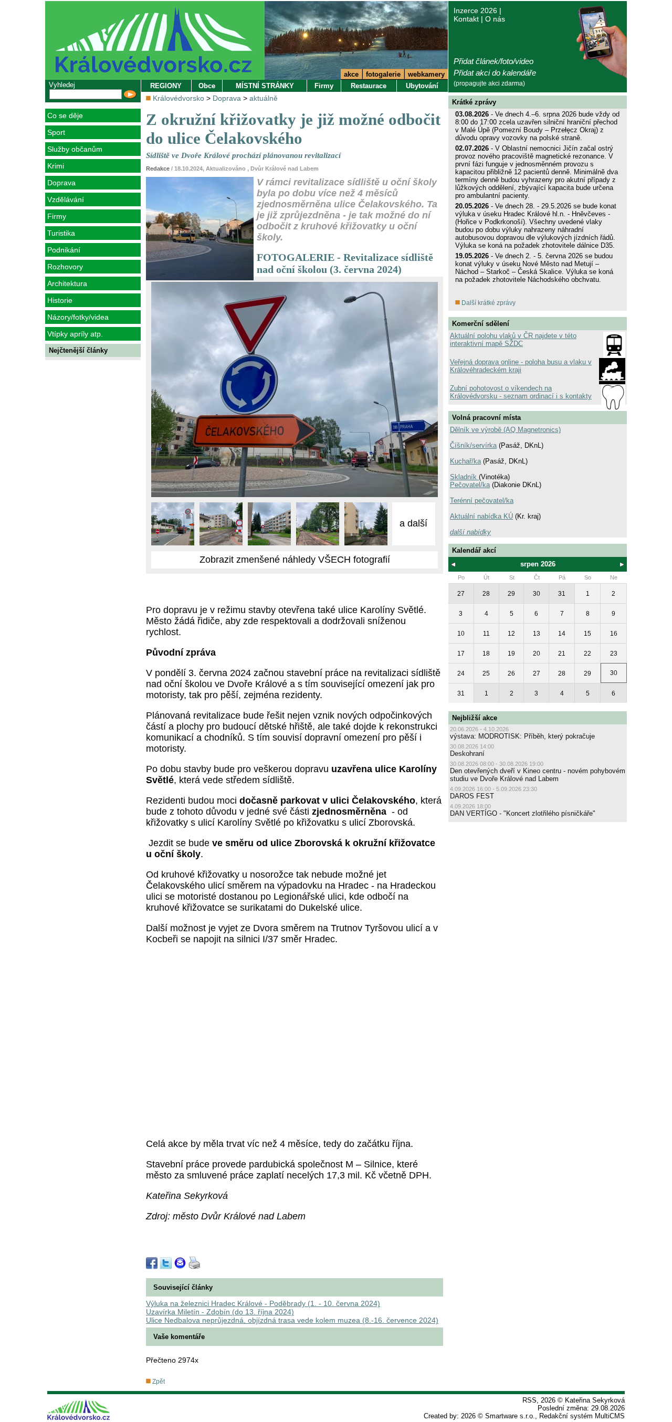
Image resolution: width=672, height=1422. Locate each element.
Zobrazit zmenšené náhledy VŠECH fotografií (295, 559)
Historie (59, 300)
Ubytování (422, 86)
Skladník (464, 477)
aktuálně (263, 98)
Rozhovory (65, 266)
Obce (206, 86)
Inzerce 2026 (475, 10)
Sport (56, 132)
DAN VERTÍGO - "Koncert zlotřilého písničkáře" (522, 813)
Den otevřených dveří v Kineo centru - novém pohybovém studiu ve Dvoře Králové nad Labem (537, 775)
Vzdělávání (65, 199)
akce (351, 74)
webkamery (426, 74)
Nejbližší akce (474, 718)
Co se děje (65, 115)
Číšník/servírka (473, 445)
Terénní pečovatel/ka (481, 500)
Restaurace (368, 86)
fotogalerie (383, 74)
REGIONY (166, 86)
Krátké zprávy (474, 102)
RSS (529, 1400)
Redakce (158, 168)
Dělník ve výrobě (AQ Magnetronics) (505, 430)
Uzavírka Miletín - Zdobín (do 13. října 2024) (220, 1312)
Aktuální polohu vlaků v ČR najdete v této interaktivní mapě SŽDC (513, 339)
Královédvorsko (178, 98)
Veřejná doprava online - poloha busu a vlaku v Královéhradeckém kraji (521, 366)
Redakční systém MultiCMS (582, 1416)
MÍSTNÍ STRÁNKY (265, 86)
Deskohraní (467, 753)
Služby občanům (74, 149)
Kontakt (466, 19)
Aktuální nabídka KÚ (481, 516)
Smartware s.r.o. (510, 1416)
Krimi (55, 166)
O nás (495, 19)
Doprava (61, 182)
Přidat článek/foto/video (493, 61)
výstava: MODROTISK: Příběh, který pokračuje (522, 736)
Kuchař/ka (465, 461)
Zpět (158, 1381)
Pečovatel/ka (470, 485)
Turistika (61, 233)
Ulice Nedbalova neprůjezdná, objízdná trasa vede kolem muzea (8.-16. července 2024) (292, 1320)
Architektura (67, 283)
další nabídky (470, 532)
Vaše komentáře (179, 1337)
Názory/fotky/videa (78, 317)
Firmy (56, 216)
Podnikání (63, 250)
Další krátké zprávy (488, 303)
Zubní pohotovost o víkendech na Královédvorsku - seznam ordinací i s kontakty (521, 392)
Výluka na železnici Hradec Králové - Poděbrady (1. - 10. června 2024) (263, 1303)
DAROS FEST (472, 796)
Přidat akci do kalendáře (495, 72)
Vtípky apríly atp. (75, 334)
